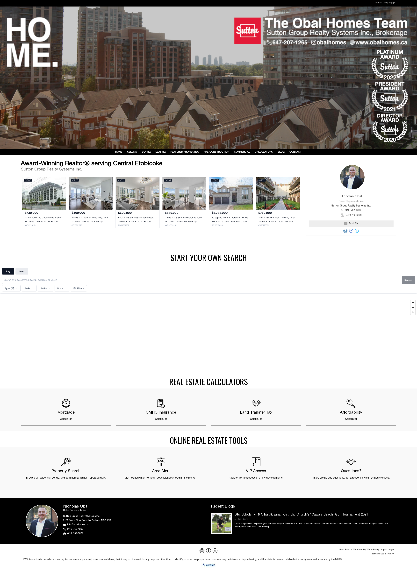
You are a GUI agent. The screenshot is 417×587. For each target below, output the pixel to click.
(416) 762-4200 (353, 210)
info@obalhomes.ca (77, 525)
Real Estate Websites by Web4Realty (359, 550)
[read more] (263, 527)
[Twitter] (215, 550)
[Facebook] (208, 550)
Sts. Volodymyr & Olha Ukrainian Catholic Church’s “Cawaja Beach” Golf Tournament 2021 (301, 514)
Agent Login (387, 550)
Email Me (353, 224)
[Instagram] (202, 550)
